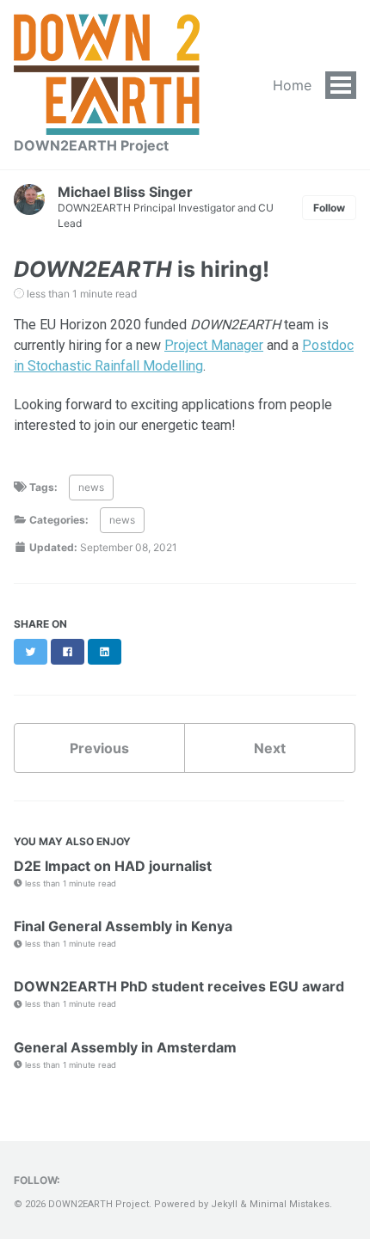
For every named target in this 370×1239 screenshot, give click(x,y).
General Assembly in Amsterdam (125, 1047)
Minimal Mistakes (290, 1204)
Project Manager (213, 345)
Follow (329, 207)
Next (270, 748)
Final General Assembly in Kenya (123, 926)
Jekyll (224, 1204)
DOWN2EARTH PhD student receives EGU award (179, 986)
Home (292, 85)
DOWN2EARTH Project (91, 145)
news (91, 487)
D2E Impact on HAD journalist (113, 865)
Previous (99, 748)
